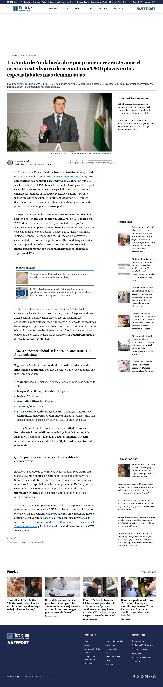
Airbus (37, 2)
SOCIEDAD (89, 9)
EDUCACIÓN (102, 9)
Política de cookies (140, 649)
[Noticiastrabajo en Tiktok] (146, 676)
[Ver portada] (23, 8)
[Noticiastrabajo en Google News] (154, 676)
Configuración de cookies (143, 645)
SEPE (107, 660)
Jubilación (110, 645)
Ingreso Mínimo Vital (114, 641)
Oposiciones (12, 542)
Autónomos (71, 2)
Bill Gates (112, 2)
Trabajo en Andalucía (37, 542)
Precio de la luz (26, 2)
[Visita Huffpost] (146, 8)
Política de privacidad (141, 657)
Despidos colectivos (57, 2)
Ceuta (120, 2)
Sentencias (89, 645)
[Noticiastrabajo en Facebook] (133, 676)
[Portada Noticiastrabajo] (18, 636)
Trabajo (44, 2)
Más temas (110, 664)
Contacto (136, 661)
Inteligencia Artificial (99, 2)
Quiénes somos (138, 641)
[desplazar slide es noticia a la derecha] (155, 2)
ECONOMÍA (76, 9)
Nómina (147, 2)
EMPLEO (64, 9)
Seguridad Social (131, 2)
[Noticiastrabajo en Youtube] (150, 676)
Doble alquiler (84, 2)
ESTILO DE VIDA (117, 9)
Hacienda (88, 663)
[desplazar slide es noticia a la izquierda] (19, 2)
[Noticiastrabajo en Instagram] (142, 676)
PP (141, 2)
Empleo (23, 542)
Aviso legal (136, 653)
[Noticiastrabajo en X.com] (138, 676)
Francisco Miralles (22, 161)
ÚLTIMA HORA (51, 9)
